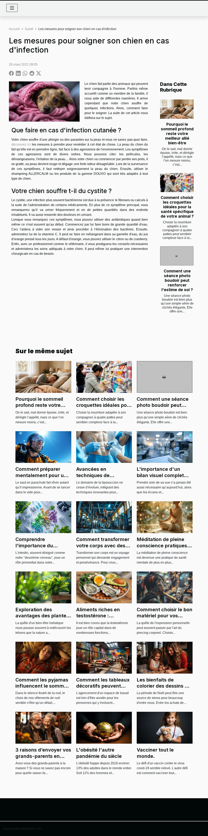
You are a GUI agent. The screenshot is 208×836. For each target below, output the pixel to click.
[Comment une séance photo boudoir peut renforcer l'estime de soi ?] (177, 255)
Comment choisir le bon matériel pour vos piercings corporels (164, 616)
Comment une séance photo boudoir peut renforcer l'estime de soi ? (177, 280)
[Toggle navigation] (12, 8)
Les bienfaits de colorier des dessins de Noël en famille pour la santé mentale (164, 689)
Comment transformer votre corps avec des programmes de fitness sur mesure (103, 548)
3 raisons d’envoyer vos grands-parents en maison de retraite (43, 756)
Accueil (14, 29)
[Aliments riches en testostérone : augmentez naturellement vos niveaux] (104, 587)
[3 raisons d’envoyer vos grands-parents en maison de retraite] (43, 727)
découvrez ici (21, 144)
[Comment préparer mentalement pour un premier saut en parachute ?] (43, 446)
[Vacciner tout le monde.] (165, 727)
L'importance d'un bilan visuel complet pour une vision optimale (160, 478)
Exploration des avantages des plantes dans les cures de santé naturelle (43, 619)
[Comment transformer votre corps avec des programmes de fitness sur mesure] (104, 517)
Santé (29, 29)
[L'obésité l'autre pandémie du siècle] (104, 727)
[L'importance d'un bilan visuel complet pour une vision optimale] (165, 446)
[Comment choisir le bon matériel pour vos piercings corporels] (165, 587)
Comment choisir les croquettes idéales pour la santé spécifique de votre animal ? (177, 207)
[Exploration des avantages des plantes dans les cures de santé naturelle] (43, 587)
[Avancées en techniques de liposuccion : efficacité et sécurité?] (104, 446)
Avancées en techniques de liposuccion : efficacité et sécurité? (102, 478)
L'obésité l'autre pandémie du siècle (99, 753)
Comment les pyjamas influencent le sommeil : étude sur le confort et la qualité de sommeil (43, 689)
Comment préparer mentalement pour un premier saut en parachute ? (41, 478)
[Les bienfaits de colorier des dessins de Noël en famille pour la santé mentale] (165, 657)
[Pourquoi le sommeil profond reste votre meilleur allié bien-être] (177, 109)
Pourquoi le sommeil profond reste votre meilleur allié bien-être (177, 133)
